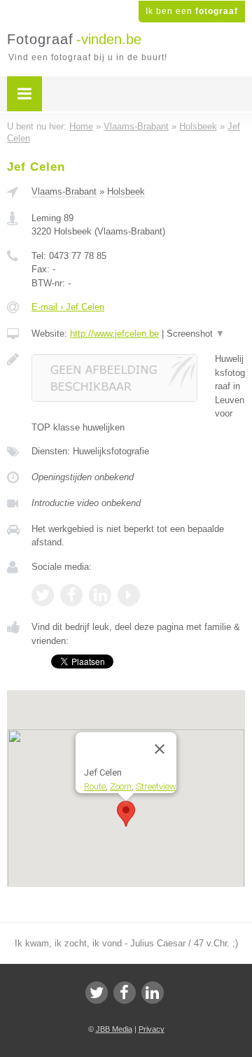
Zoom (121, 786)
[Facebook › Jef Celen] (71, 595)
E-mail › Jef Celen (67, 307)
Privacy (151, 1029)
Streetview (156, 786)
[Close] (159, 749)
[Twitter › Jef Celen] (42, 595)
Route (95, 786)
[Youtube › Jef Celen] (129, 595)
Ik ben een (192, 11)
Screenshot (196, 333)
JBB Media (114, 1029)
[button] (126, 813)
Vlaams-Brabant (64, 191)
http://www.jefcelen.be (114, 333)
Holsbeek (126, 191)
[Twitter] (96, 992)
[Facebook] (124, 992)
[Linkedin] (152, 992)
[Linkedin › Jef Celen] (100, 595)
